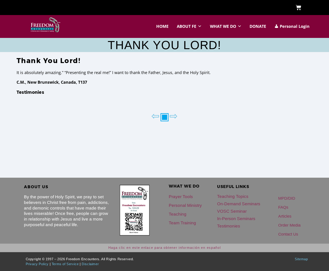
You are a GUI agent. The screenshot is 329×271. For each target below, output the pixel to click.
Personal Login (295, 26)
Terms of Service (65, 264)
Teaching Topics (232, 196)
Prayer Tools (181, 196)
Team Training (182, 223)
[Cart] (298, 7)
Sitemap (301, 259)
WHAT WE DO (223, 26)
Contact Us (288, 234)
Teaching (177, 214)
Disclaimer (90, 264)
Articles (284, 216)
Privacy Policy (37, 264)
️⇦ (155, 115)
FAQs (283, 207)
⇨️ (173, 115)
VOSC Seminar (232, 211)
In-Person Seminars (236, 218)
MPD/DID (286, 198)
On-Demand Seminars (238, 203)
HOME (162, 26)
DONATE (258, 26)
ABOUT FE (186, 26)
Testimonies (30, 92)
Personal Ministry (185, 205)
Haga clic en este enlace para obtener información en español (164, 247)
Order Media (289, 225)
